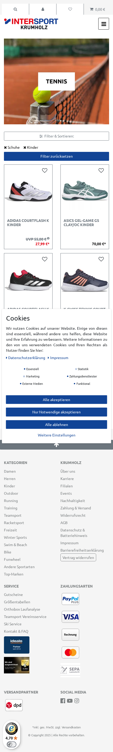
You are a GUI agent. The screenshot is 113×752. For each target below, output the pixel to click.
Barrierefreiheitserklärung (82, 550)
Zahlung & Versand (75, 507)
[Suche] (15, 9)
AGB (64, 522)
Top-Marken (13, 574)
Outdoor (11, 493)
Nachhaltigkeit (72, 500)
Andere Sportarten (19, 566)
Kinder (9, 485)
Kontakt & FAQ (16, 631)
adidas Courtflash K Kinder (28, 222)
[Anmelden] (42, 9)
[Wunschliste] (70, 9)
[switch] (11, 744)
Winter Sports (15, 537)
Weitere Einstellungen (56, 435)
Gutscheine (13, 594)
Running (11, 500)
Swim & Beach (15, 544)
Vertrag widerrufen (78, 557)
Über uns (67, 471)
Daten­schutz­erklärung (27, 357)
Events (66, 493)
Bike (7, 552)
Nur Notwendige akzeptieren (56, 411)
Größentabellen (17, 601)
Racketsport (14, 522)
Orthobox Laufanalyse (22, 609)
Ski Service (13, 623)
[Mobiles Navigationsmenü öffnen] (103, 24)
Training (10, 507)
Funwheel (12, 559)
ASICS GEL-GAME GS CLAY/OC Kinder (81, 222)
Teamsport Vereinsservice (25, 616)
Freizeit (10, 529)
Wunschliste (45, 170)
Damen (10, 471)
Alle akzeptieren (56, 399)
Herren (10, 478)
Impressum (69, 542)
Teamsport (13, 515)
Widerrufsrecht (73, 515)
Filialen (66, 485)
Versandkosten (71, 727)
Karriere (67, 478)
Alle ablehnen (56, 424)
